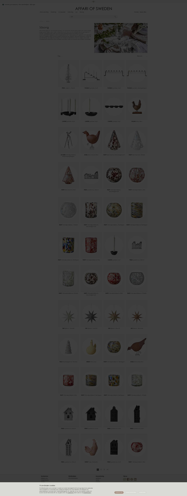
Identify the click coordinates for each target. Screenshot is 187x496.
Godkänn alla (118, 492)
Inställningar (142, 492)
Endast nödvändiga (131, 492)
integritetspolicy (87, 492)
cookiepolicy (70, 492)
